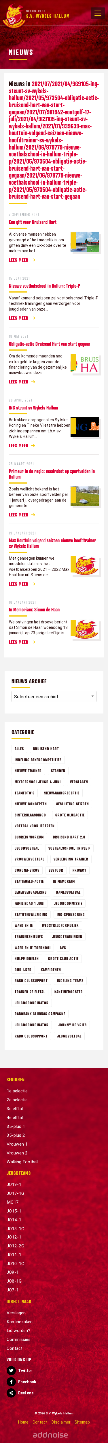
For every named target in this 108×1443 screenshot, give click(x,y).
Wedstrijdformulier (60, 925)
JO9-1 (13, 1272)
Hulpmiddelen (27, 958)
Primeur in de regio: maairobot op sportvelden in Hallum (52, 474)
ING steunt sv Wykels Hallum (33, 407)
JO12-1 (14, 1237)
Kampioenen (51, 969)
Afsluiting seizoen (72, 803)
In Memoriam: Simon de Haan (34, 609)
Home (23, 1422)
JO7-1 (13, 1290)
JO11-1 (14, 1254)
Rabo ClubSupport (31, 1035)
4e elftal (15, 1117)
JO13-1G (15, 1228)
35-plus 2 (16, 1135)
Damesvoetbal (68, 892)
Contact (14, 1348)
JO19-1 (14, 1184)
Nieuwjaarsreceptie (61, 792)
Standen (58, 770)
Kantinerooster (68, 991)
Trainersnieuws (29, 936)
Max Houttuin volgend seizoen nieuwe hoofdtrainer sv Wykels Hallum (52, 543)
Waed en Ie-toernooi (33, 947)
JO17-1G (15, 1193)
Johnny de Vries (72, 1024)
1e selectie (17, 1091)
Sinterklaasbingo (30, 814)
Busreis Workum (29, 836)
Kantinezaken (20, 1321)
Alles (19, 748)
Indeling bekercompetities (38, 759)
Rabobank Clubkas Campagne (40, 1013)
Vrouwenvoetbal (29, 858)
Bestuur (56, 870)
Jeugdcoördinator (32, 1024)
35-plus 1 (16, 1126)
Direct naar (19, 1301)
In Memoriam (64, 881)
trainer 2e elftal (30, 991)
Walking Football (22, 1161)
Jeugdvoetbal (27, 848)
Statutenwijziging (31, 914)
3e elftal (15, 1108)
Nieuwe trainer (28, 770)
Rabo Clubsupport (31, 980)
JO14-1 (14, 1220)
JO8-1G (14, 1281)
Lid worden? (18, 1330)
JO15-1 (14, 1211)
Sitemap (82, 1422)
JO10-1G (15, 1263)
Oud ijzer (23, 969)
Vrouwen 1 (17, 1144)
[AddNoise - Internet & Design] (51, 1434)
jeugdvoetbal (69, 1035)
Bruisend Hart (46, 748)
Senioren (16, 1079)
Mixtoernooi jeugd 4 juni (38, 781)
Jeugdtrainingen (67, 936)
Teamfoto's (25, 792)
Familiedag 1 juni (30, 903)
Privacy (79, 870)
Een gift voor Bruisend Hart (32, 222)
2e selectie (17, 1099)
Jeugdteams (19, 1173)
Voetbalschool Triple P (69, 848)
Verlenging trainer (71, 858)
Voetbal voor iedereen (35, 825)
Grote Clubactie (70, 814)
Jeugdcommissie (68, 903)
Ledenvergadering (31, 892)
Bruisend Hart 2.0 (69, 836)
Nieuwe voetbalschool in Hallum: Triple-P (44, 286)
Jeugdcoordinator (32, 1002)
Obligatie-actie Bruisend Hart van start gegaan (49, 344)
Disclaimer (61, 1422)
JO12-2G (15, 1246)
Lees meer (19, 260)
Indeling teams (70, 980)
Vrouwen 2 (17, 1153)
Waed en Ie (24, 925)
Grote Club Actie (63, 958)
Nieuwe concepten (31, 803)
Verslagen (79, 781)
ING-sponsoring (71, 914)
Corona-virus (27, 870)
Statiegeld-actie (29, 881)
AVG (63, 947)
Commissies (19, 1339)
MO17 (13, 1202)
